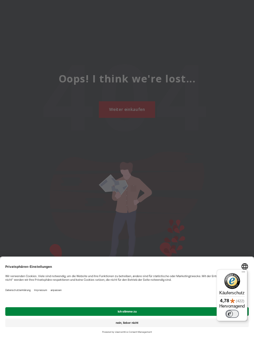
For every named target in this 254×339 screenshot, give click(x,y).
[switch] (232, 314)
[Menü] (243, 273)
